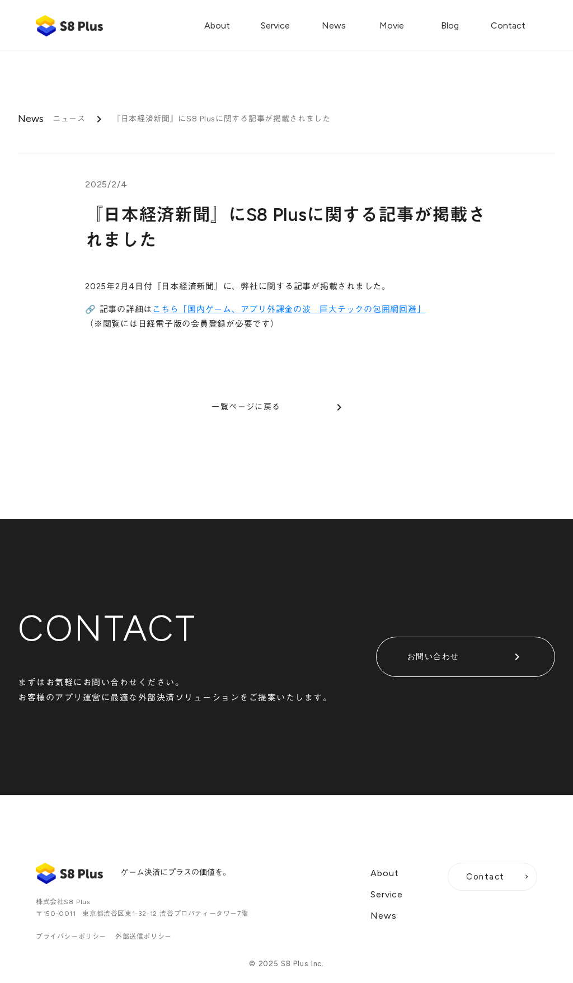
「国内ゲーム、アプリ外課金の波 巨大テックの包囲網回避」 (302, 309)
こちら (165, 309)
